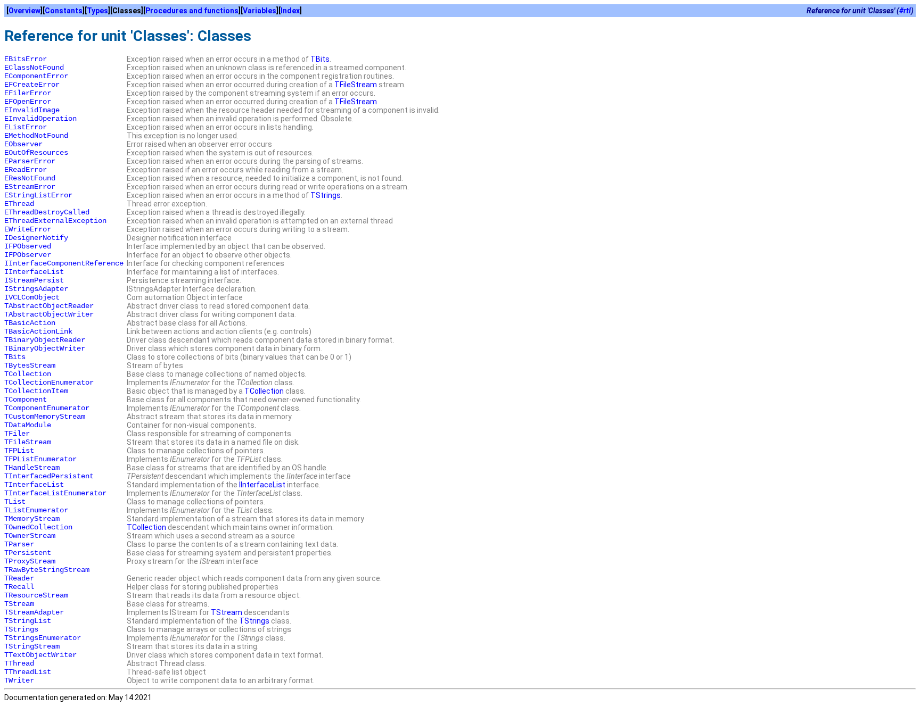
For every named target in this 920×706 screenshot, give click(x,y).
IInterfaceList (34, 272)
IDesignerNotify (36, 238)
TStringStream (32, 646)
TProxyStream (29, 561)
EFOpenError (27, 101)
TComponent (25, 399)
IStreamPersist (34, 280)
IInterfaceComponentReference (64, 263)
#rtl (905, 10)
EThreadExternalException (55, 221)
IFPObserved (27, 246)
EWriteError (27, 229)
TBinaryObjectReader (44, 340)
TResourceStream (36, 595)
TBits (320, 59)
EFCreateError (32, 84)
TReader (19, 578)
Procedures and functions (192, 10)
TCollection (27, 374)
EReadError (25, 169)
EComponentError (36, 76)
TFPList (19, 450)
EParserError (29, 161)
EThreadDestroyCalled (46, 212)
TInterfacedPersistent (49, 476)
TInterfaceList (34, 484)
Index (290, 10)
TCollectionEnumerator (49, 382)
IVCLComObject (32, 297)
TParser (19, 544)
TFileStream (355, 84)
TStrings (325, 195)
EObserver (23, 144)
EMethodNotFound (36, 135)
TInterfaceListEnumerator (55, 493)
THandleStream (32, 467)
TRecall (19, 587)
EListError (25, 127)
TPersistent (27, 553)
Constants (64, 10)
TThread (19, 663)
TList (15, 501)
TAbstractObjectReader (49, 306)
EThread (19, 204)
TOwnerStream (29, 535)
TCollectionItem (36, 391)
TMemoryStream (32, 518)
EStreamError (29, 186)
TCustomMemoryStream (44, 416)
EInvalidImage (32, 110)
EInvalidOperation (40, 118)
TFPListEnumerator (40, 459)
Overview (24, 10)
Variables (259, 10)
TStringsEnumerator (42, 638)
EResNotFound (29, 178)
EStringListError (38, 195)
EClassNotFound (34, 67)
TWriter (19, 680)
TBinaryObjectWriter (44, 348)
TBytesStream (29, 365)
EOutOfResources (36, 152)
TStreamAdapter (34, 612)
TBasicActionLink (38, 331)
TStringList (27, 621)
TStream (19, 604)
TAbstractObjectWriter (49, 314)
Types (97, 10)
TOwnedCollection (38, 527)
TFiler (17, 433)
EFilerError (27, 93)
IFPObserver (27, 255)
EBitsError (25, 59)
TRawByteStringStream (46, 570)
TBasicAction (29, 323)
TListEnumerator (36, 510)
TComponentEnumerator (46, 408)
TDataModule (27, 425)
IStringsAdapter (36, 289)
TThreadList (27, 672)
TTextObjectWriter (40, 655)
